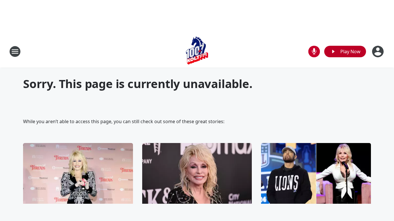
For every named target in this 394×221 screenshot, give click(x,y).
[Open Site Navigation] (15, 51)
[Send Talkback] (314, 51)
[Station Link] (197, 51)
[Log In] (378, 51)
